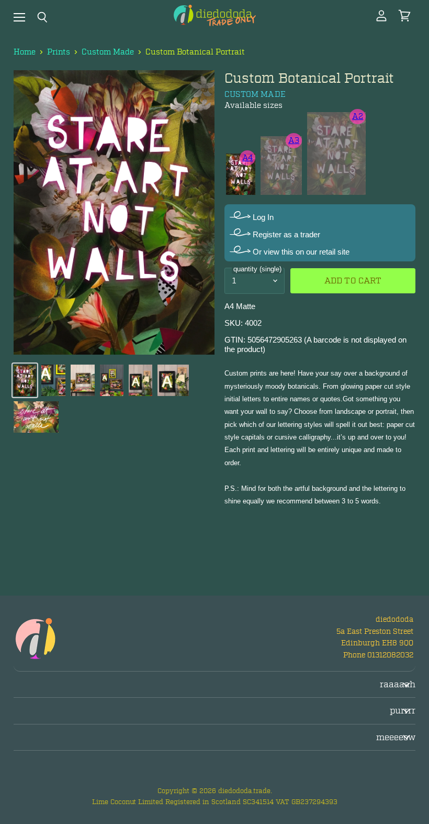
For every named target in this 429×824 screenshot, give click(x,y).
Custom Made (108, 52)
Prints (58, 52)
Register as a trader (285, 234)
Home (25, 52)
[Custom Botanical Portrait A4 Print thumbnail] (25, 380)
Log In (262, 217)
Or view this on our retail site (300, 251)
